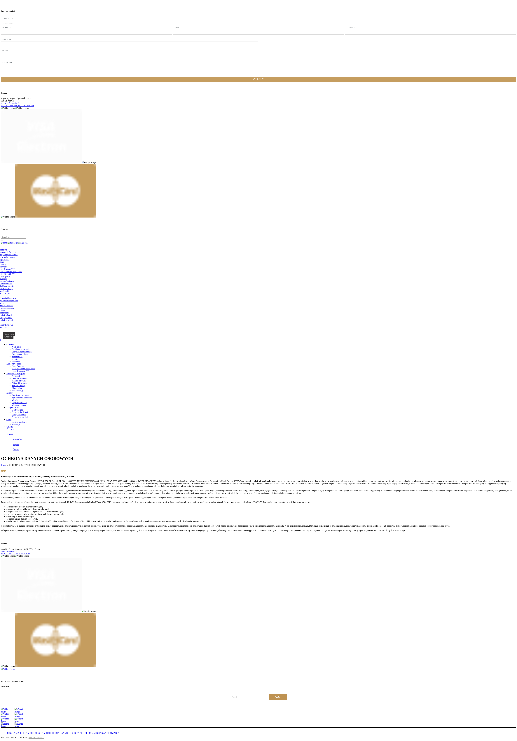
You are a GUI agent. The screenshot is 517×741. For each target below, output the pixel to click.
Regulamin (41, 733)
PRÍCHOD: (6, 40)
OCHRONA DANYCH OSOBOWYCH (66, 733)
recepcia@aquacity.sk (10, 103)
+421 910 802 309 (26, 105)
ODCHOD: (6, 50)
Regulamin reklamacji (20, 733)
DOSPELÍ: (6, 28)
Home (3, 465)
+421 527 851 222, (9, 105)
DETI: (176, 28)
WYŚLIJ (278, 697)
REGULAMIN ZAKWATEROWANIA (102, 733)
